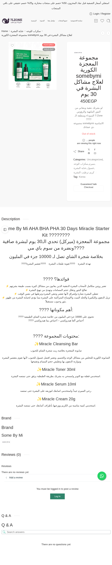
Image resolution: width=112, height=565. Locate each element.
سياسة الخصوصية (76, 21)
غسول (90, 168)
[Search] (108, 21)
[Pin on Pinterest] (89, 153)
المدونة (42, 21)
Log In (57, 496)
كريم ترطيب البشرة (84, 172)
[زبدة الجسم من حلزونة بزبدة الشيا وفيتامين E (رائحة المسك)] (103, 33)
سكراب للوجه (33, 31)
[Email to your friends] (95, 153)
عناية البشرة (17, 31)
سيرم (92, 164)
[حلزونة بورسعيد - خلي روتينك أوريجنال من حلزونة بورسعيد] (12, 21)
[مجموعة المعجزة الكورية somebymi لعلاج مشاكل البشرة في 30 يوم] (33, 66)
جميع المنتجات (62, 21)
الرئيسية (33, 21)
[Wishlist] (12, 45)
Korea (82, 176)
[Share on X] (89, 149)
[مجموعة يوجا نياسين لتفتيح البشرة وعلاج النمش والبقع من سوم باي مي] (108, 33)
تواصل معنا (51, 21)
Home (4, 31)
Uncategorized (95, 159)
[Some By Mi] (78, 53)
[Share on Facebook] (95, 149)
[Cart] (96, 21)
